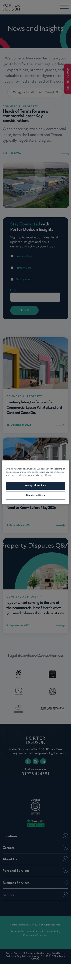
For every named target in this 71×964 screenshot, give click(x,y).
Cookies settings (35, 495)
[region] (35, 482)
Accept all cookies (35, 485)
